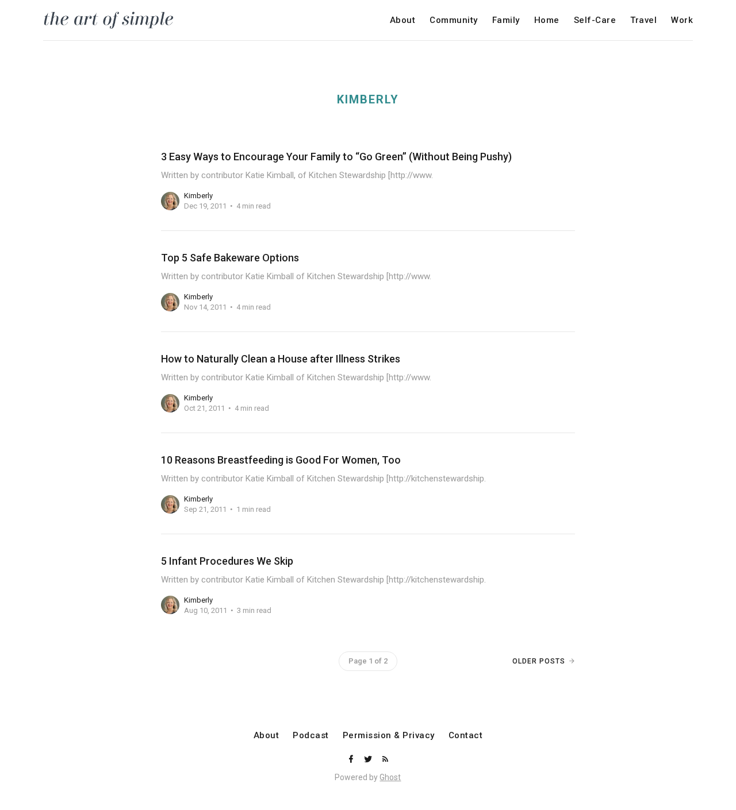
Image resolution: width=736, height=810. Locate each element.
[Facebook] (352, 759)
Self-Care (595, 20)
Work (682, 20)
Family (506, 20)
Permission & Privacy (389, 735)
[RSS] (385, 759)
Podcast (311, 735)
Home (546, 20)
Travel (643, 20)
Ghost (390, 777)
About (403, 20)
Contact (465, 735)
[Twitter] (369, 759)
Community (454, 20)
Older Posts (538, 661)
